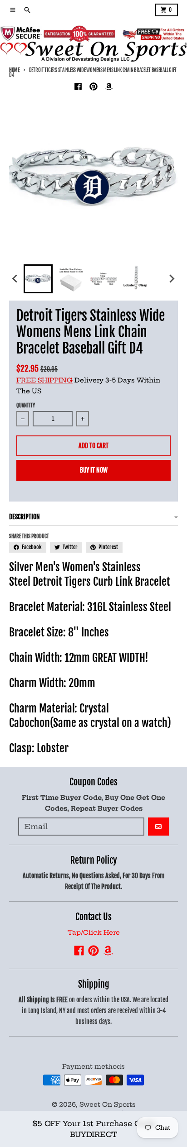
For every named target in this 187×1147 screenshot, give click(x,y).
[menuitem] (38, 278)
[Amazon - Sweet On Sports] (109, 86)
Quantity (25, 405)
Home (14, 70)
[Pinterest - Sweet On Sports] (93, 86)
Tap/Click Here (94, 932)
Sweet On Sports (107, 1104)
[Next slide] (171, 279)
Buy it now (94, 470)
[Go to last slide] (15, 279)
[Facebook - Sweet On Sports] (78, 86)
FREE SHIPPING (44, 380)
